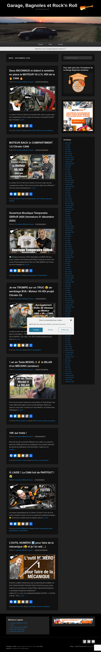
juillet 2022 (68, 236)
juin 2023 (67, 213)
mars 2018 (68, 344)
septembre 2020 (69, 282)
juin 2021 (67, 263)
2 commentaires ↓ (41, 224)
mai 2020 (67, 290)
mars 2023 (68, 220)
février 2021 (68, 271)
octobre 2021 (68, 255)
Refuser (50, 330)
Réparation (25, 528)
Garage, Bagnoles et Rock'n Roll (42, 5)
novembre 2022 (69, 228)
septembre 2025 (69, 163)
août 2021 (68, 259)
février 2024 (68, 199)
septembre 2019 (69, 307)
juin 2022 (67, 238)
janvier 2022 (68, 249)
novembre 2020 (69, 278)
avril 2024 (67, 195)
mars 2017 (68, 369)
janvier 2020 (68, 298)
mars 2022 (68, 244)
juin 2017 (67, 363)
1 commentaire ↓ (40, 480)
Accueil (40, 44)
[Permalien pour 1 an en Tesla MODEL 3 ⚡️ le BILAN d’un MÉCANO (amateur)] (32, 400)
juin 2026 (67, 145)
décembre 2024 (69, 180)
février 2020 (68, 296)
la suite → (22, 120)
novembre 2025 (69, 159)
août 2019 (68, 309)
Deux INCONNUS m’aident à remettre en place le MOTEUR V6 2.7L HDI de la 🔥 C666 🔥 (32, 74)
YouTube (93, 641)
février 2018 (68, 346)
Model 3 (35, 420)
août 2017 (68, 359)
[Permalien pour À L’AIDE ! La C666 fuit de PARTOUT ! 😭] (32, 510)
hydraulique (45, 528)
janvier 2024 (68, 201)
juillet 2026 (68, 143)
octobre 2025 (68, 161)
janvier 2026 (68, 155)
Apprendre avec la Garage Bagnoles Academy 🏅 (50, 49)
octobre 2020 (68, 280)
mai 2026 (67, 147)
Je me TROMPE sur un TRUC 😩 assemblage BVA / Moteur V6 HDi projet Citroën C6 (31, 291)
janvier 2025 (68, 178)
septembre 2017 (69, 357)
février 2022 (68, 246)
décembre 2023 (69, 203)
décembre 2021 (69, 251)
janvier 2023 (68, 224)
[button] (71, 320)
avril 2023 (67, 217)
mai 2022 (67, 240)
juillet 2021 (68, 261)
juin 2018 (67, 338)
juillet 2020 (68, 286)
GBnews (18, 275)
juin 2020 (67, 288)
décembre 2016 (69, 375)
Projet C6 (19, 130)
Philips (34, 606)
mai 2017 (67, 365)
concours (35, 460)
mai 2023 (67, 215)
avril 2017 (67, 367)
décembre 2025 (69, 157)
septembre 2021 (69, 257)
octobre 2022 (68, 230)
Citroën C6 (37, 528)
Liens (50, 44)
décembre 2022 (69, 226)
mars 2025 (68, 174)
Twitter (89, 641)
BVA (28, 350)
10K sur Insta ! (18, 433)
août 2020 (68, 284)
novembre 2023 (69, 205)
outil (29, 606)
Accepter (36, 330)
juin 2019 (67, 313)
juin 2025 (67, 168)
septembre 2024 (69, 186)
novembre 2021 (69, 253)
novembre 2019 (69, 302)
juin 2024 (67, 190)
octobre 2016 (68, 379)
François (30, 82)
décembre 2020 (69, 276)
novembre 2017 (69, 352)
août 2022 (68, 234)
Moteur (18, 198)
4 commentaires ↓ (40, 436)
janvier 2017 (68, 373)
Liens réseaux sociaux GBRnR (18, 627)
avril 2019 (67, 317)
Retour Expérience (21, 420)
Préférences (65, 330)
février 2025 (68, 176)
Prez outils (19, 606)
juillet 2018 (68, 336)
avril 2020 (67, 292)
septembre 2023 (69, 209)
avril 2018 (67, 342)
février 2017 (68, 371)
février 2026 (68, 153)
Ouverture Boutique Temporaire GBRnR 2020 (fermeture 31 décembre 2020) (31, 216)
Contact (60, 44)
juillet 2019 (68, 311)
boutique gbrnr (31, 275)
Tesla (39, 420)
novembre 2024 (69, 182)
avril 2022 (67, 242)
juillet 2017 (68, 361)
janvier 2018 (68, 348)
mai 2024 (67, 193)
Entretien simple (21, 460)
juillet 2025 (68, 166)
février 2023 (68, 222)
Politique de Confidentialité (17, 629)
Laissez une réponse (42, 82)
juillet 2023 (68, 211)
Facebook (84, 641)
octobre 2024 (68, 184)
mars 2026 (68, 151)
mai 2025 (67, 170)
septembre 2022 (69, 232)
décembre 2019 (69, 300)
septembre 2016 (69, 381)
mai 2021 (67, 265)
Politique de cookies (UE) (17, 631)
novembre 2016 (69, 377)
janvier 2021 (68, 273)
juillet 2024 (68, 188)
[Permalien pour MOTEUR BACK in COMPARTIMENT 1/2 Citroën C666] (32, 180)
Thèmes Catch (90, 646)
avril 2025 (67, 172)
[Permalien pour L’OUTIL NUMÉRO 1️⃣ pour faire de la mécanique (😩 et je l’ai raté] (32, 580)
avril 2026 (67, 149)
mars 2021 (68, 269)
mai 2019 (67, 315)
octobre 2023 (68, 207)
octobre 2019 (68, 305)
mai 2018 (67, 340)
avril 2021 (67, 267)
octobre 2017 (68, 354)
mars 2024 (68, 197)
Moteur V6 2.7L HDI (33, 130)
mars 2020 (68, 294)
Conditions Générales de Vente (18, 623)
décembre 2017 (69, 350)
